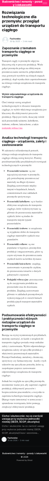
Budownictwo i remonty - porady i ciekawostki (24, 453)
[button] (45, 3)
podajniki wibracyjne (12, 127)
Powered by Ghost (25, 460)
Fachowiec (15, 38)
